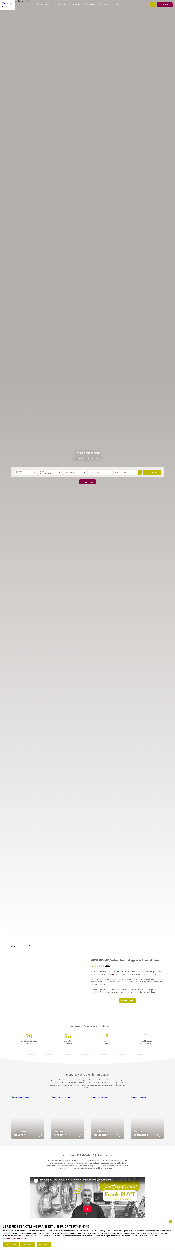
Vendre (64, 5)
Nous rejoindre (89, 5)
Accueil (40, 5)
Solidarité (102, 5)
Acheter (49, 5)
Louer (57, 5)
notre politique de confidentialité (15, 1238)
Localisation (70, 472)
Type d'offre (18, 471)
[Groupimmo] (7, 5)
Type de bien (43, 471)
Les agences (75, 5)
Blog (111, 5)
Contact (119, 5)
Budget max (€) (96, 472)
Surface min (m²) (121, 472)
